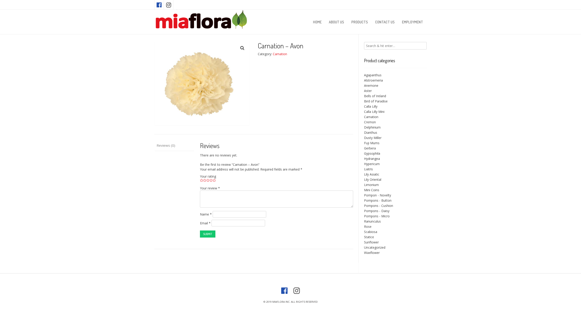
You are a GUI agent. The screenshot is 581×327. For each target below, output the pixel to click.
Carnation (280, 54)
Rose (368, 226)
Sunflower (371, 242)
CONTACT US (385, 22)
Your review (210, 188)
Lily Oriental (372, 179)
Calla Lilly (370, 106)
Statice (369, 237)
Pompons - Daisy (376, 211)
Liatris (368, 169)
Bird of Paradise (376, 101)
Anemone (371, 85)
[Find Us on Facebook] (159, 4)
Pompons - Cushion (378, 205)
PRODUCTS (359, 22)
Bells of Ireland (375, 96)
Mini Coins (371, 190)
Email (205, 223)
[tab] (174, 145)
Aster (368, 91)
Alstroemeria (373, 80)
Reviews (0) (166, 145)
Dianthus (370, 132)
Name (206, 214)
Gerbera (370, 148)
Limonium (371, 185)
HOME (317, 22)
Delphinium (372, 127)
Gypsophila (372, 153)
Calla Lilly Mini (374, 111)
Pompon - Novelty (377, 195)
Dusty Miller (373, 138)
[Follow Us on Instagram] (168, 4)
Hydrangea (372, 158)
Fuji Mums (371, 143)
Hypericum (372, 164)
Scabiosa (370, 232)
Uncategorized (374, 247)
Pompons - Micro (377, 216)
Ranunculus (372, 221)
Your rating (208, 176)
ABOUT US (336, 22)
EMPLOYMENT (412, 22)
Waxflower (372, 252)
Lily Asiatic (371, 174)
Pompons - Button (377, 200)
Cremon (370, 122)
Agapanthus (373, 75)
